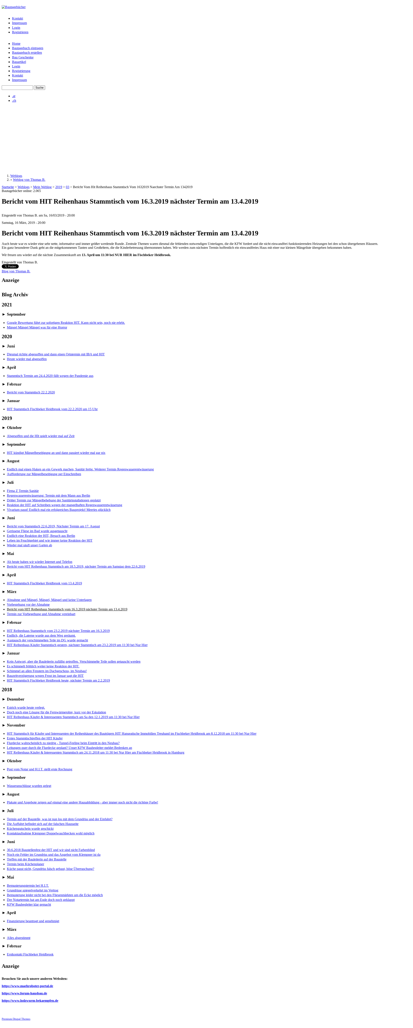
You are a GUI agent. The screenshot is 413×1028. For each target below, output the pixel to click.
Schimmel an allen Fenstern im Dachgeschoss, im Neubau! (47, 671)
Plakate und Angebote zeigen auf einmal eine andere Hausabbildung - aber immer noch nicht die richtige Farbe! (82, 802)
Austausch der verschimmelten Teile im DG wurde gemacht (47, 640)
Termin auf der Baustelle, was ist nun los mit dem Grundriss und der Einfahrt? (59, 819)
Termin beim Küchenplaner (25, 864)
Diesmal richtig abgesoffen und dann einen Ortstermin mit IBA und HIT (56, 354)
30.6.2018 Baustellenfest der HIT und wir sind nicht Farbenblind (51, 850)
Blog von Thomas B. (16, 271)
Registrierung (21, 71)
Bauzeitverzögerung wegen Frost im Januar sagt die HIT (45, 676)
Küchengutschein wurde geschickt (30, 828)
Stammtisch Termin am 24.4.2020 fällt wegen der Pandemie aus (50, 376)
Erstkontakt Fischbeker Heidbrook (30, 954)
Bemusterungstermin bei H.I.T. (28, 885)
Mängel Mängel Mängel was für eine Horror (37, 327)
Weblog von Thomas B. (29, 179)
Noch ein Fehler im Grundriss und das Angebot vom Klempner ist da (53, 854)
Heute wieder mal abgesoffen (27, 359)
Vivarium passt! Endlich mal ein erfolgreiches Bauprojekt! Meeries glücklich (59, 510)
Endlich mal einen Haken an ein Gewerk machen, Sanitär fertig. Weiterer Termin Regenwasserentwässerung (80, 469)
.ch (14, 100)
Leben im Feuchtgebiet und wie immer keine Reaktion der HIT (49, 540)
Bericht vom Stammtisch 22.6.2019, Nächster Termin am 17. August (53, 526)
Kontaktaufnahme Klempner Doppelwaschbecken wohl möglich (50, 833)
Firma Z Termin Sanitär (23, 491)
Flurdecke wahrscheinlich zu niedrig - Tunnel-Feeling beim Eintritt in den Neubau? (63, 743)
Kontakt (17, 18)
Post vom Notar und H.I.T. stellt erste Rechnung (39, 769)
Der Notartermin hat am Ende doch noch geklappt (41, 900)
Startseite (8, 187)
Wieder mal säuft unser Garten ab (29, 545)
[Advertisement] (206, 138)
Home (16, 43)
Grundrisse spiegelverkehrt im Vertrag (32, 890)
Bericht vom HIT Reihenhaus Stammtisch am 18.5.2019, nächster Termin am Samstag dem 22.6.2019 (76, 566)
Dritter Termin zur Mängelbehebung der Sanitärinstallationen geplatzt (54, 500)
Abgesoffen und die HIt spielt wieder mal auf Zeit (40, 436)
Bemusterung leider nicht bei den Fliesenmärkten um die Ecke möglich (55, 895)
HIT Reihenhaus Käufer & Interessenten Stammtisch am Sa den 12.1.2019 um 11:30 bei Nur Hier (73, 717)
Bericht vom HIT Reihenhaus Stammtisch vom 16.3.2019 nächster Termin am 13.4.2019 (67, 609)
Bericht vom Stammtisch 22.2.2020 (31, 392)
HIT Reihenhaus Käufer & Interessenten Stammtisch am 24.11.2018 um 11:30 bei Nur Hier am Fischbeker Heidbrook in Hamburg (95, 752)
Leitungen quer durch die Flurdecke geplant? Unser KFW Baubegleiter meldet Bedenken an (69, 748)
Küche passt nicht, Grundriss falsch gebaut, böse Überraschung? (50, 869)
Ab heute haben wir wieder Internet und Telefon (39, 562)
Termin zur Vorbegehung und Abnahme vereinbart (41, 614)
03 (67, 187)
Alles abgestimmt (18, 938)
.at (13, 96)
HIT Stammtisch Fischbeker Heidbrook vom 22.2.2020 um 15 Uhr (52, 409)
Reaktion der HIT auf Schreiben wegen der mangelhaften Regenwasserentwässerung (64, 505)
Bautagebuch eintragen (27, 48)
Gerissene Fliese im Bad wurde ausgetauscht (37, 531)
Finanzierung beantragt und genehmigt (33, 921)
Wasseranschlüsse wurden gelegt (29, 786)
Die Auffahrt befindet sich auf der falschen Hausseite (43, 824)
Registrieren (20, 32)
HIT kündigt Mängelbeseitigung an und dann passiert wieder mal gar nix (56, 453)
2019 (58, 187)
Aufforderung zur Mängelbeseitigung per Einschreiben (44, 474)
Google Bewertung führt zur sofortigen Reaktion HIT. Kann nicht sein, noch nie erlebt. (66, 322)
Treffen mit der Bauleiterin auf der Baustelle (36, 859)
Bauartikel (19, 62)
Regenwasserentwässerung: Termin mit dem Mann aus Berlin (48, 495)
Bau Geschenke (23, 57)
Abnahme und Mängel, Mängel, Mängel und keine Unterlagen (49, 600)
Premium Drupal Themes (16, 1018)
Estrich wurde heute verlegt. (26, 707)
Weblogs (16, 176)
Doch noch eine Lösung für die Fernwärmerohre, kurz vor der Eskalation (56, 712)
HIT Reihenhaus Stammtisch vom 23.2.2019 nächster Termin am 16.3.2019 (58, 631)
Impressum (19, 23)
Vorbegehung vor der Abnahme (28, 604)
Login (16, 27)
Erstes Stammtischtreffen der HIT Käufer (35, 738)
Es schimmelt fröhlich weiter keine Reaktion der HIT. (43, 666)
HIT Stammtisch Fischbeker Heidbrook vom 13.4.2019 (44, 583)
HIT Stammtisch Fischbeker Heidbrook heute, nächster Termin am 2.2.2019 (58, 680)
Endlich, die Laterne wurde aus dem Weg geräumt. (41, 635)
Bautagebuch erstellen (27, 52)
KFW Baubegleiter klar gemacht (29, 904)
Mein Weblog (42, 187)
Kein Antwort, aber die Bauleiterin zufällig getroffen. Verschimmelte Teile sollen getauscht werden (73, 661)
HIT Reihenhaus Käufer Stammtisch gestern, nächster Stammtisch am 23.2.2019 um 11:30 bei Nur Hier (77, 645)
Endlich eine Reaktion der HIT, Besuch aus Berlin (41, 536)
